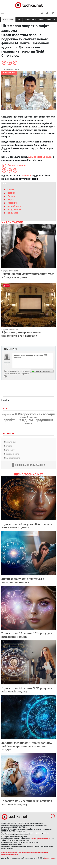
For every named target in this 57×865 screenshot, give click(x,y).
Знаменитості (8, 20)
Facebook (26, 175)
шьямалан (12, 212)
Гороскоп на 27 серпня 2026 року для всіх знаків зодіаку (26, 635)
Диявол (11, 196)
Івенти (41, 20)
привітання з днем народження (28, 419)
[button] (47, 13)
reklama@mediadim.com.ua (40, 839)
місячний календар (28, 417)
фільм (10, 189)
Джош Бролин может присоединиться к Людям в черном (27, 275)
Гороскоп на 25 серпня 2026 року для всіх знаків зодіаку (26, 802)
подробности (14, 206)
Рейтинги (51, 20)
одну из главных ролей (40, 157)
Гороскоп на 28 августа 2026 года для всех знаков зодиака (26, 525)
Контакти (8, 446)
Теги (5, 408)
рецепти (28, 423)
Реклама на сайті (11, 454)
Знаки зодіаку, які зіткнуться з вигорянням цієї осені (22, 580)
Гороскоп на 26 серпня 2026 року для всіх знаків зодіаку (26, 689)
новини (11, 193)
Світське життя (30, 20)
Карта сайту (9, 450)
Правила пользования (9, 852)
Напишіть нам (10, 442)
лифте (10, 199)
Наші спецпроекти (12, 458)
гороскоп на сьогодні (38, 414)
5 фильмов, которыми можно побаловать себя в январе (21, 334)
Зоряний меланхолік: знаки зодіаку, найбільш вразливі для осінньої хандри (26, 746)
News (19, 20)
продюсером (14, 209)
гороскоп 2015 (11, 414)
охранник (12, 203)
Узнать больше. (49, 858)
